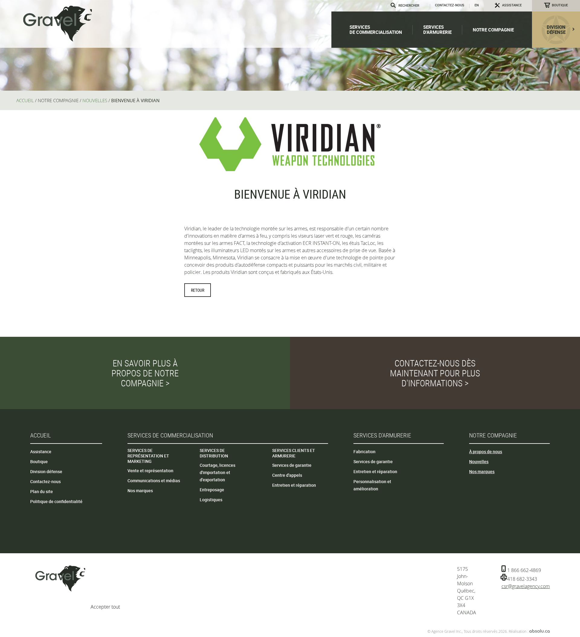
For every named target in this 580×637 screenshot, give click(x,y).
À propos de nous (485, 451)
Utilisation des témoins (250, 591)
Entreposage (212, 489)
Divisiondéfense (556, 29)
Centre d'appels (287, 475)
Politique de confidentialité (56, 501)
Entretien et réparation (294, 485)
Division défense (46, 471)
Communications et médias (153, 480)
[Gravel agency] (57, 23)
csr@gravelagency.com (525, 586)
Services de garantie (291, 465)
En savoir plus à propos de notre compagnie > (145, 373)
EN (477, 5)
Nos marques (140, 490)
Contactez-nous (449, 5)
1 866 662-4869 (524, 570)
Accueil (40, 435)
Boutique (560, 5)
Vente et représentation (150, 470)
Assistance (40, 451)
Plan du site (41, 491)
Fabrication (364, 451)
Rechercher (394, 5)
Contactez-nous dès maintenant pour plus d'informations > (435, 373)
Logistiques (211, 499)
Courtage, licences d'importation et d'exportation (217, 472)
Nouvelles (478, 461)
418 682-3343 (522, 579)
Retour (197, 290)
